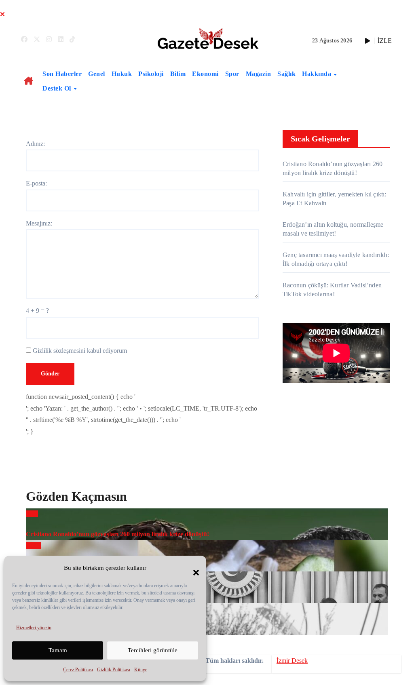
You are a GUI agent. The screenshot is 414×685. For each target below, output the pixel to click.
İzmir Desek (292, 660)
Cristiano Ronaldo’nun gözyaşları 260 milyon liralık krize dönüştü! (117, 534)
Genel (96, 73)
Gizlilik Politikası (113, 669)
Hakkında (317, 73)
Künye (140, 669)
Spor (232, 73)
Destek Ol (57, 88)
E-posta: (36, 183)
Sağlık (286, 73)
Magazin (258, 73)
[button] (192, 568)
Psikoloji (151, 73)
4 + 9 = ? (37, 310)
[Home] (28, 81)
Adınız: (35, 143)
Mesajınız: (39, 223)
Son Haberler (62, 73)
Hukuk (122, 73)
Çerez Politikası (78, 669)
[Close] (2, 14)
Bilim (178, 73)
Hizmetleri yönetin (33, 627)
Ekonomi (205, 73)
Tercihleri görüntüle (152, 650)
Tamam (58, 650)
